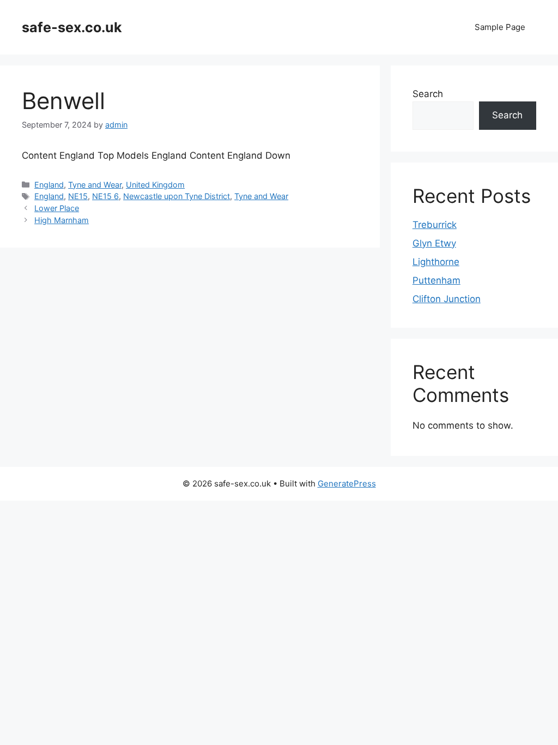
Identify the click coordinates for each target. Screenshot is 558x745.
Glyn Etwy (434, 243)
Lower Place (56, 208)
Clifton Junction (447, 298)
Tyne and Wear (95, 184)
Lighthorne (436, 261)
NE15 (78, 196)
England (49, 184)
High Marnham (61, 220)
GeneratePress (347, 483)
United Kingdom (155, 184)
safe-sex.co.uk (72, 27)
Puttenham (436, 280)
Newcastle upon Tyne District (176, 196)
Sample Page (500, 27)
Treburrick (435, 224)
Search (428, 93)
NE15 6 (105, 196)
